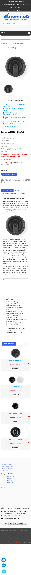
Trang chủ (4, 43)
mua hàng (15, 368)
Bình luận (17, 190)
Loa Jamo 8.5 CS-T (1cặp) (15, 413)
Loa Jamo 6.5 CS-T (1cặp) (15, 386)
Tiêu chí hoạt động (6, 468)
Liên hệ (28, 542)
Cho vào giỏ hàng (9, 174)
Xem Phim (22, 538)
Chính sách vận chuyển (8, 478)
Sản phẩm (9, 538)
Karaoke (28, 538)
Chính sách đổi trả (6, 480)
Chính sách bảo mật (7, 466)
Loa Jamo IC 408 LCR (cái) (15, 439)
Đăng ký (20, 10)
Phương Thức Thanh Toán (9, 193)
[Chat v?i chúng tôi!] (3, 560)
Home (4, 538)
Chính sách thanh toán (7, 476)
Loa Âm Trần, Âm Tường (16, 43)
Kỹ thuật (23, 542)
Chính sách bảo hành (7, 482)
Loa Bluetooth (9, 542)
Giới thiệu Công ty (6, 464)
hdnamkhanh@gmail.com (8, 4)
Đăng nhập (12, 10)
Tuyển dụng (4, 470)
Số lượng (4, 170)
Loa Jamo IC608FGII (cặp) (15, 360)
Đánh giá (22, 193)
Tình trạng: (4, 149)
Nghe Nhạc (15, 538)
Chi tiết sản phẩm (7, 190)
